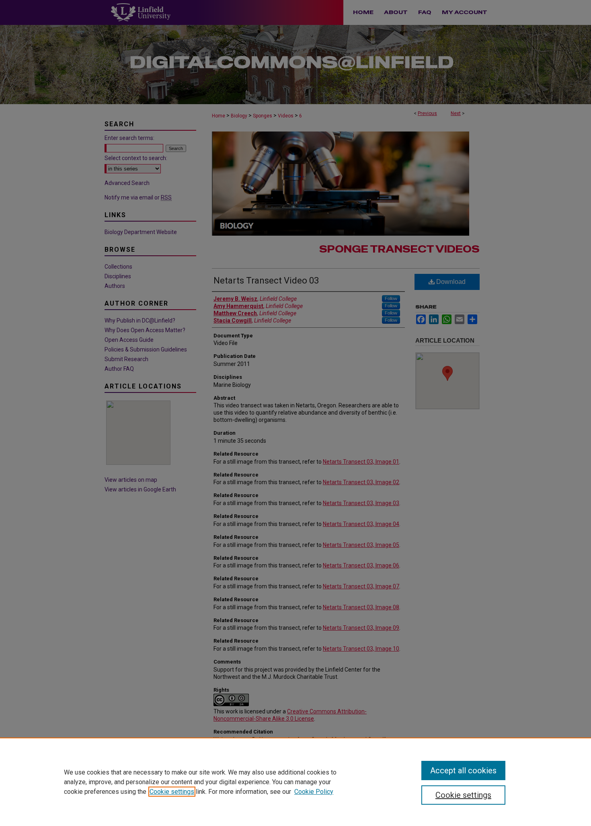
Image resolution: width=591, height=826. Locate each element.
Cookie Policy (313, 791)
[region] (295, 782)
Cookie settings (172, 791)
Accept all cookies (463, 770)
